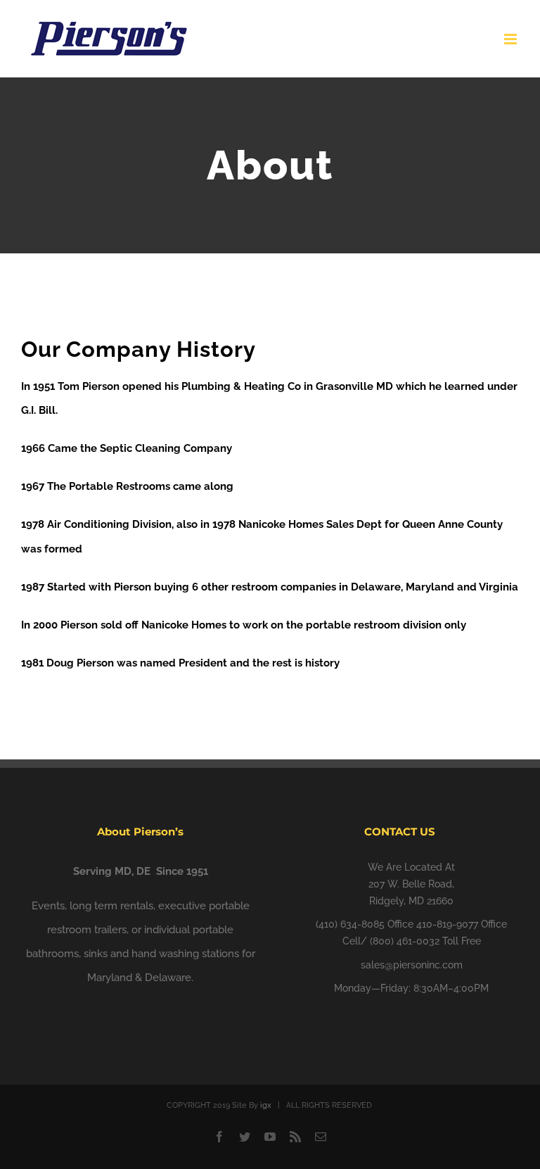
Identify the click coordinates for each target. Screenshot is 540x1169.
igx (265, 1105)
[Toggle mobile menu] (511, 39)
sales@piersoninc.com (412, 965)
